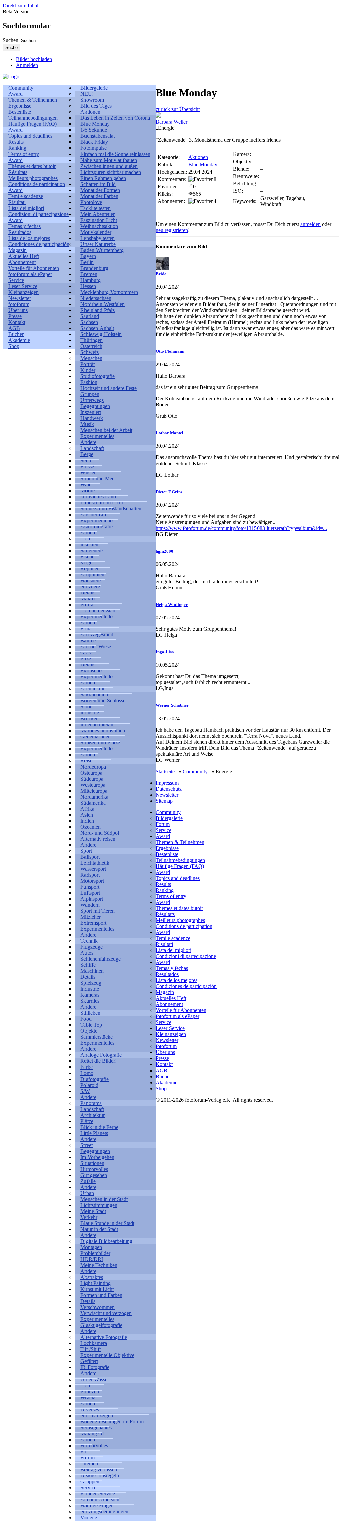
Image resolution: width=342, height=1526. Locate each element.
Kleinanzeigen (171, 1034)
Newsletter (167, 795)
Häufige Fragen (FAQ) (32, 124)
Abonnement (169, 1004)
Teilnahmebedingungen (180, 860)
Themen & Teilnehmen (180, 842)
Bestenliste (167, 854)
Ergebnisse (167, 848)
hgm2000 (164, 551)
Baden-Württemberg (102, 250)
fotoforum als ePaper (30, 274)
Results (163, 884)
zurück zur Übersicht (178, 109)
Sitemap (164, 801)
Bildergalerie (169, 818)
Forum (163, 824)
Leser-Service (170, 1028)
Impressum (167, 783)
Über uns (165, 1052)
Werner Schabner (172, 705)
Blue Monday (202, 164)
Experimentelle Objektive (107, 1355)
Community (195, 771)
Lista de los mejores (176, 980)
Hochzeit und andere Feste (108, 388)
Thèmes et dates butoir (179, 908)
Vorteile (88, 1517)
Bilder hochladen (34, 59)
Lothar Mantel (169, 432)
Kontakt (164, 1064)
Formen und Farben (101, 1295)
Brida (161, 273)
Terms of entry (171, 896)
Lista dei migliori (173, 950)
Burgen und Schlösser (103, 700)
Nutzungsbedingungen (104, 1511)
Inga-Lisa (165, 651)
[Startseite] (11, 76)
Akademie (166, 1082)
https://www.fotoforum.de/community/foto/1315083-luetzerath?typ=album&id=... (241, 528)
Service (163, 830)
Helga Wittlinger (172, 604)
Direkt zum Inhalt (21, 5)
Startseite (165, 771)
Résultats (165, 914)
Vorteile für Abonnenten (181, 1010)
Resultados (167, 974)
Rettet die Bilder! (98, 1061)
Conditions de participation (36, 184)
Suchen (11, 40)
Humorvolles (94, 1445)
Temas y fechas (172, 968)
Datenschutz (169, 789)
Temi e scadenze (173, 938)
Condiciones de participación (38, 244)
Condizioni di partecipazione (38, 214)
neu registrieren (172, 230)
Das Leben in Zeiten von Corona (115, 118)
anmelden (310, 224)
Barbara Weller (171, 122)
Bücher (163, 1076)
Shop (13, 346)
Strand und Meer (98, 478)
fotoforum (166, 1046)
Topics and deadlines (30, 136)
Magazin (165, 992)
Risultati (164, 944)
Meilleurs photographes (180, 920)
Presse (162, 1058)
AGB (161, 1070)
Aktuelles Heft (171, 998)
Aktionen (198, 157)
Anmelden (27, 65)
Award (163, 836)
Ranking (165, 890)
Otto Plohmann (170, 351)
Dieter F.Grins (169, 491)
